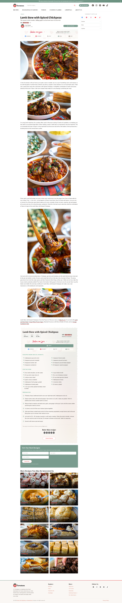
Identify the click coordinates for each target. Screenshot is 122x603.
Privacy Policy (106, 600)
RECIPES (15, 10)
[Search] (74, 5)
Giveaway (71, 590)
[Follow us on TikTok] (107, 5)
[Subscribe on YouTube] (95, 17)
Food (49, 588)
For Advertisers (72, 595)
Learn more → (67, 32)
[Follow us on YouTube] (103, 5)
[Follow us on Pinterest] (100, 5)
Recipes (50, 586)
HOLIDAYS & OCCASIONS (29, 10)
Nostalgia (50, 593)
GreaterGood (29, 600)
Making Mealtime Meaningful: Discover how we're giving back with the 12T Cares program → (61, 1)
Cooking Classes (72, 593)
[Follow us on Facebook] (92, 5)
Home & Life (51, 590)
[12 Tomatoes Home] (19, 585)
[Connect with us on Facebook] (82, 17)
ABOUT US (78, 10)
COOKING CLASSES (55, 10)
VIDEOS (43, 10)
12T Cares (71, 588)
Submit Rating (49, 438)
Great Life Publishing (21, 600)
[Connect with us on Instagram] (91, 17)
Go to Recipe (71, 25)
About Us (71, 586)
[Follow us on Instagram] (96, 5)
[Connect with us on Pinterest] (86, 17)
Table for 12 (62, 320)
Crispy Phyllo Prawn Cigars (36, 322)
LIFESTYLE (68, 10)
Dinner (22, 14)
